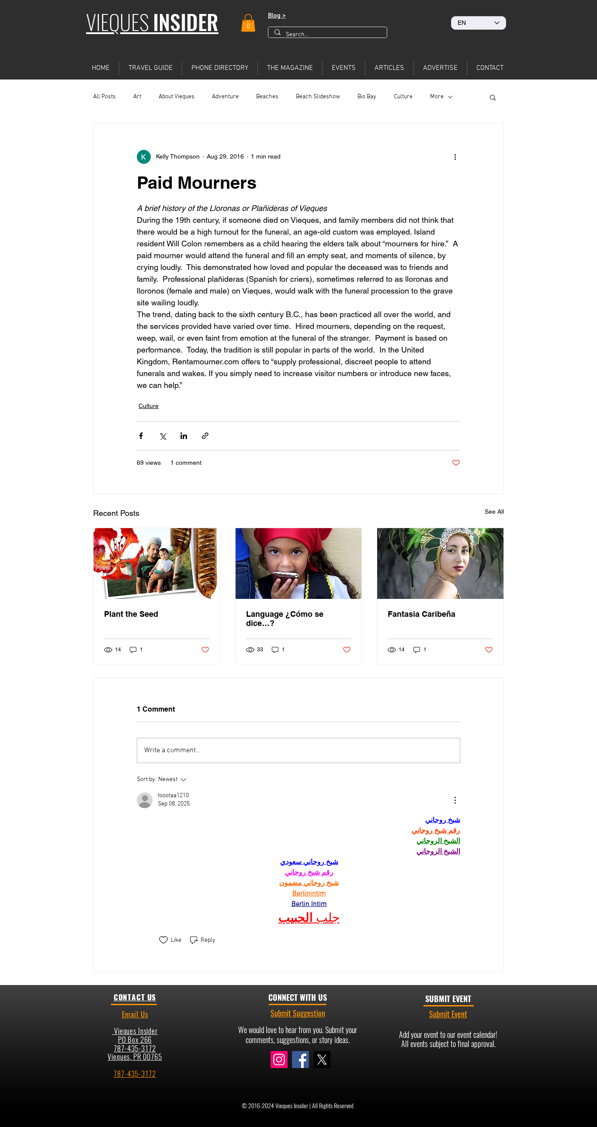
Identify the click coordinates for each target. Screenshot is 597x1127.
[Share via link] (205, 436)
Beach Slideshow (318, 96)
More (437, 96)
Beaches (267, 96)
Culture (403, 96)
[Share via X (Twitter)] (162, 436)
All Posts (104, 96)
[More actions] (455, 157)
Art (137, 96)
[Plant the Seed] (157, 563)
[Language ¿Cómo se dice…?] (299, 563)
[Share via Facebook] (141, 436)
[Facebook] (300, 1059)
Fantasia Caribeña (421, 614)
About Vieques (176, 96)
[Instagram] (279, 1059)
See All (494, 511)
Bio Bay (367, 96)
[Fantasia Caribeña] (440, 563)
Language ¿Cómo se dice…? (284, 618)
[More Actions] (455, 800)
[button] (248, 23)
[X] (321, 1059)
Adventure (225, 96)
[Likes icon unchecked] (163, 940)
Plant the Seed (131, 614)
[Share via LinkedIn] (184, 436)
